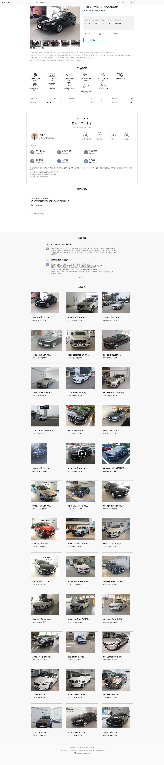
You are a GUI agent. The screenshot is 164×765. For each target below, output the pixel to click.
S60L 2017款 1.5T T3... (41, 619)
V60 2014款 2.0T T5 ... (41, 506)
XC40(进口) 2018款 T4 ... (78, 506)
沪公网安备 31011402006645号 (83, 753)
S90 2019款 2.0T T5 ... (41, 355)
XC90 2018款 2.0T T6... (77, 468)
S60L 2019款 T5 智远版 (112, 544)
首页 (37, 2)
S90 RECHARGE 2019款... (43, 393)
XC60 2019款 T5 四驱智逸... (43, 430)
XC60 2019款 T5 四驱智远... (79, 355)
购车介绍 (42, 2)
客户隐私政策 (85, 747)
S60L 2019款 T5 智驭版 (77, 393)
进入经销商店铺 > (38, 214)
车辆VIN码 (33, 98)
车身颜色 (114, 98)
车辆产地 (114, 102)
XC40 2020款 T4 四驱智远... (114, 468)
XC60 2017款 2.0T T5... (77, 317)
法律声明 (79, 747)
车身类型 (71, 102)
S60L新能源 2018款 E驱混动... (80, 581)
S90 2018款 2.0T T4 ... (112, 317)
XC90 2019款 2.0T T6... (112, 506)
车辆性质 (71, 98)
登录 (132, 2)
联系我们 (92, 747)
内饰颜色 (33, 102)
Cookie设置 (72, 747)
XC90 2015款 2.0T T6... (41, 657)
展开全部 (81, 277)
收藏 (118, 2)
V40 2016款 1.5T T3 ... (41, 695)
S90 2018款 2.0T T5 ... (41, 317)
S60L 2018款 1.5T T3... (77, 732)
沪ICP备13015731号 (100, 750)
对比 (123, 2)
